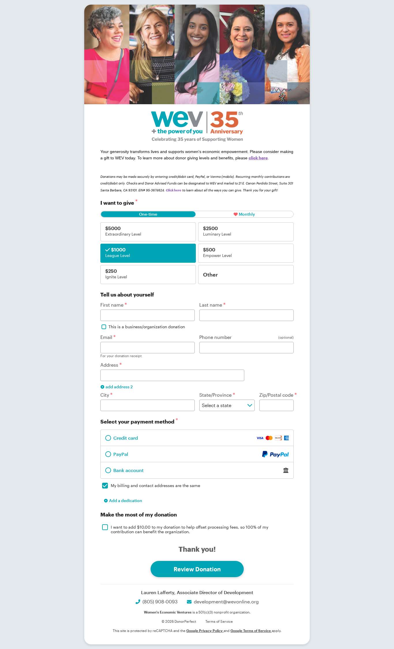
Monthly (247, 214)
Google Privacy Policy (205, 631)
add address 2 (119, 386)
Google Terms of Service (251, 631)
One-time (148, 214)
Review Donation (197, 569)
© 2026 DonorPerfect (179, 621)
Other (210, 274)
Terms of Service (219, 621)
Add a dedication (125, 500)
